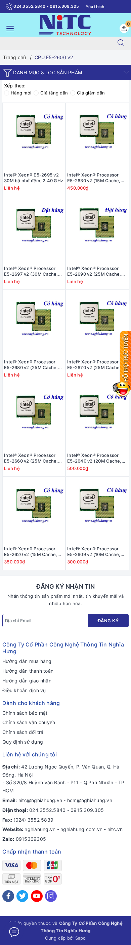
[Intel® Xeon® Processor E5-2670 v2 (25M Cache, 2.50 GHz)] (97, 323)
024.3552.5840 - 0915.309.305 (45, 6)
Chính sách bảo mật (25, 713)
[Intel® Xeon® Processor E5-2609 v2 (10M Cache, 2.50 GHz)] (97, 510)
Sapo (80, 938)
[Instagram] (51, 896)
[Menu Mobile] (8, 28)
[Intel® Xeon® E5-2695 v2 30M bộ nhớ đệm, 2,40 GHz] (34, 136)
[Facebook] (8, 896)
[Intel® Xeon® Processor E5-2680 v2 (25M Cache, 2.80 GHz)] (34, 323)
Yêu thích (95, 6)
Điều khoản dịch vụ (24, 690)
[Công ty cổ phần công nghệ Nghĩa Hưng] (65, 24)
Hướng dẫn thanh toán (27, 671)
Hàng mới (21, 92)
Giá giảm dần (91, 92)
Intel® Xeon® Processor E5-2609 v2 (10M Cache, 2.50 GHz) (94, 551)
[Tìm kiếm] (121, 43)
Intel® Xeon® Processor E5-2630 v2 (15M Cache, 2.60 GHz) (94, 178)
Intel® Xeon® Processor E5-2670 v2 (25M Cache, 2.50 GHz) (94, 364)
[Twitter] (22, 896)
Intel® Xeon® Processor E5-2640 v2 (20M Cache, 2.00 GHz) (94, 458)
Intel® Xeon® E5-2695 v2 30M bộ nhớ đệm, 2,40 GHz (33, 177)
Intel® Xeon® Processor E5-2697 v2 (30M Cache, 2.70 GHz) (31, 271)
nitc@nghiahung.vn (40, 800)
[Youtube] (37, 896)
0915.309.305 (87, 810)
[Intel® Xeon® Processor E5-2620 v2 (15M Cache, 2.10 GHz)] (34, 510)
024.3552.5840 (47, 810)
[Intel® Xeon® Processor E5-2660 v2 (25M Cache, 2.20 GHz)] (34, 417)
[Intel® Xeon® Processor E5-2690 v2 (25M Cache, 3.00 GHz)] (97, 230)
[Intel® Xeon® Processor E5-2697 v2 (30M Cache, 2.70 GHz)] (34, 230)
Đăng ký (108, 620)
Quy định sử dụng (22, 742)
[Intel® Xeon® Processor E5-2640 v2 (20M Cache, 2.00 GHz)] (97, 417)
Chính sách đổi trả (23, 732)
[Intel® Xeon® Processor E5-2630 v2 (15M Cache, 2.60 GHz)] (97, 136)
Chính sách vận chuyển (28, 722)
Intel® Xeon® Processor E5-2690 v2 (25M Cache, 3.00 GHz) (94, 271)
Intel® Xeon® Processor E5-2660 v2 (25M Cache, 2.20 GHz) (31, 458)
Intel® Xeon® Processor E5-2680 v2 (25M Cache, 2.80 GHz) (31, 364)
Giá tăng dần (54, 92)
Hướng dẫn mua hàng (27, 661)
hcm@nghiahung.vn (89, 800)
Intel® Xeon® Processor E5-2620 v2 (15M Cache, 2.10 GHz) (30, 551)
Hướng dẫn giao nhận (26, 680)
